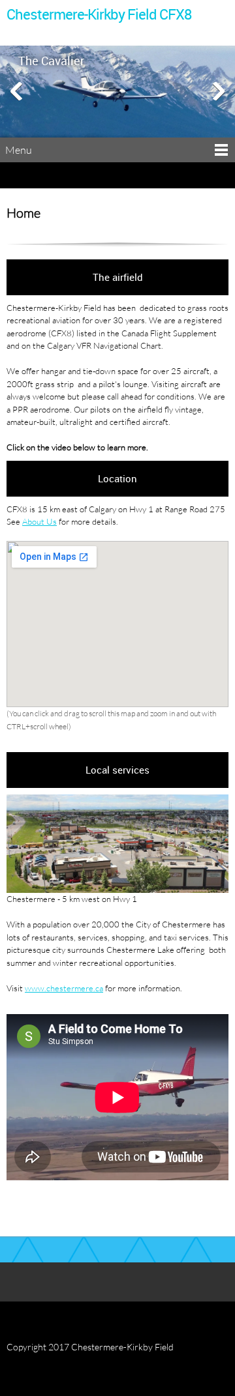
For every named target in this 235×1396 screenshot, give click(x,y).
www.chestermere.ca (64, 988)
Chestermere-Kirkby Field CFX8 (99, 14)
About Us (39, 521)
